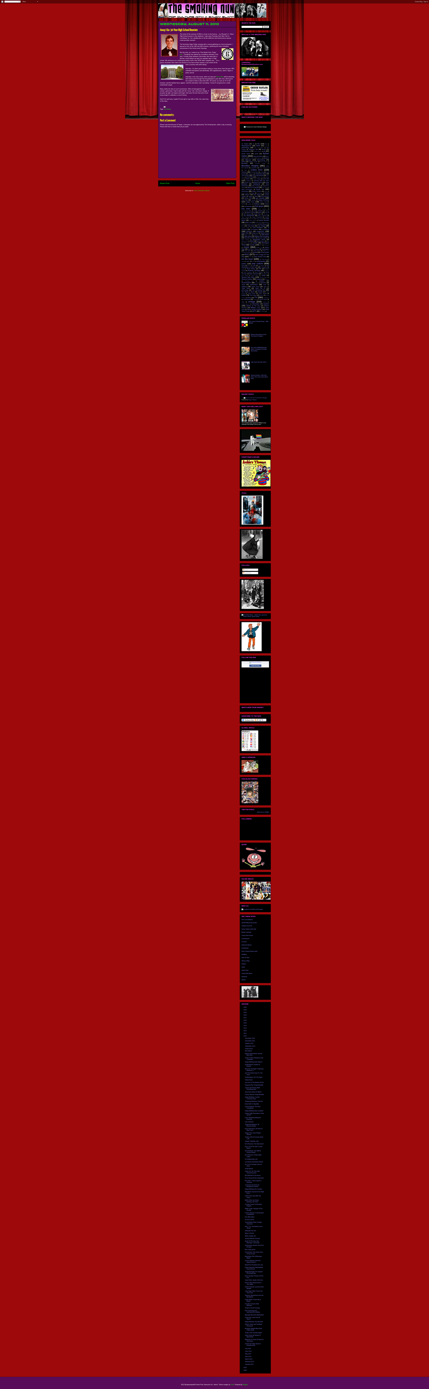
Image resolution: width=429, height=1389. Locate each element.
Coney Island (257, 178)
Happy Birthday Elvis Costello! (254, 1111)
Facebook (259, 193)
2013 (245, 1028)
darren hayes (258, 182)
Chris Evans (245, 175)
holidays (257, 204)
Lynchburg (167, 109)
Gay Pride (245, 200)
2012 (245, 1030)
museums (266, 245)
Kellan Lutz (248, 222)
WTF (254, 311)
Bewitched (259, 158)
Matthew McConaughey (261, 236)
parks (248, 261)
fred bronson (265, 196)
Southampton (246, 283)
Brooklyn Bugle (260, 163)
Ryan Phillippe (259, 272)
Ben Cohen (251, 158)
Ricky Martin (251, 269)
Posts (246, 570)
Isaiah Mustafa (258, 210)
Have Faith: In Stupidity (252, 1104)
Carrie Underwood (264, 167)
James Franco (250, 212)
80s (258, 144)
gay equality (260, 198)
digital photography (247, 189)
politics (244, 264)
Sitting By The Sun (250, 1231)
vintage (251, 301)
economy (245, 191)
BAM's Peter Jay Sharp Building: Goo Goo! (252, 1200)
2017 (245, 1017)
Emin (266, 191)
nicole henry (256, 250)
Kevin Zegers (258, 222)
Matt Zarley (247, 236)
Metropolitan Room (259, 239)
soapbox (261, 281)
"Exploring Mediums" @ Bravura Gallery (252, 1125)
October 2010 (249, 1043)
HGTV (243, 204)
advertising (245, 147)
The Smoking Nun (258, 290)
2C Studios (245, 144)
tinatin (244, 295)
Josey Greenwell (257, 217)
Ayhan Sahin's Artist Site (249, 929)
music (246, 247)
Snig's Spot (245, 970)
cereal (262, 172)
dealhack (244, 976)
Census (244, 172)
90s (266, 144)
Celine (245, 170)
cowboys (248, 180)
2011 (245, 1033)
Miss (268, 241)
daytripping (256, 184)
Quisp (243, 265)
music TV (259, 247)
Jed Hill (267, 212)
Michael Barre (260, 241)
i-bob (232, 1384)
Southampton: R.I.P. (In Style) (253, 1077)
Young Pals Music (247, 973)
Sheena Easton (247, 279)
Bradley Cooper (253, 161)
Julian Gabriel (259, 218)
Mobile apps (246, 243)
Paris (243, 261)
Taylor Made (246, 288)
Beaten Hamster (246, 932)
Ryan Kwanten (248, 272)
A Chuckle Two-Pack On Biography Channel (252, 1185)
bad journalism (258, 156)
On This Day (263, 259)
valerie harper (263, 299)
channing (250, 173)
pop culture (257, 263)
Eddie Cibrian (256, 191)
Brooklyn (245, 163)
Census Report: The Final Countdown (252, 1107)
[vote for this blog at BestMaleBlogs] (255, 616)
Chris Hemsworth (257, 175)
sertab (263, 275)
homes (267, 204)
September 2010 (250, 1046)
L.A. (243, 226)
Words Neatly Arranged (254, 309)
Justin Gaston (252, 220)
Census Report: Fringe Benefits (254, 1094)
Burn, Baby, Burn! (250, 1249)
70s (253, 144)
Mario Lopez (248, 234)
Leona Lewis (245, 227)
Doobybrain (245, 948)
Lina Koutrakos (258, 227)
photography (261, 261)
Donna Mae (219, 77)
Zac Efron (262, 311)
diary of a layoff (252, 187)
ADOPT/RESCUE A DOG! (249, 923)
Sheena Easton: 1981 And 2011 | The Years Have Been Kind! (259, 376)
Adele (258, 146)
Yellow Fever (249, 1080)
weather (266, 304)
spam (256, 282)
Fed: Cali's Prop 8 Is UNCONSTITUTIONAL (252, 1311)
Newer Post (164, 183)
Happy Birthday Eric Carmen (253, 1189)
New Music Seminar (253, 249)
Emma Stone (245, 193)
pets (253, 261)
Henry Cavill (263, 202)
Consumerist (245, 938)
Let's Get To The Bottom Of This (254, 1082)
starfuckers (254, 284)
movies (252, 245)
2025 (245, 1007)
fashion (247, 194)
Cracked (244, 942)
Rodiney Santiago (254, 270)
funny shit (248, 198)
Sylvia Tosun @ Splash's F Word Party (253, 1336)
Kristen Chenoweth (252, 224)
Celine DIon (257, 170)
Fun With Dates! (249, 1217)
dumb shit (260, 189)
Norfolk (255, 252)
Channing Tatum (261, 174)
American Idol (253, 149)
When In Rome (249, 1233)
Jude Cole (251, 218)
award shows (246, 153)
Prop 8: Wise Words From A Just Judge (253, 1283)
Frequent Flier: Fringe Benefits (254, 1085)
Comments (247, 573)
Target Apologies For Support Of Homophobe (254, 1272)
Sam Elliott (245, 275)
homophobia (248, 206)
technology (245, 290)
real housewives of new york (255, 266)
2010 (245, 1036)
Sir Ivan (267, 279)
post (181, 54)
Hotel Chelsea (262, 209)
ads (266, 145)
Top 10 (262, 295)
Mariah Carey (265, 233)
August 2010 (249, 1048)
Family (267, 193)
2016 (245, 1020)
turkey (249, 297)
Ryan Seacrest (253, 274)
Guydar (253, 200)
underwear (246, 299)
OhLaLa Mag (245, 961)
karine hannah (264, 220)
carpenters (254, 167)
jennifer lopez (257, 214)
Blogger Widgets (252, 399)
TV (255, 297)
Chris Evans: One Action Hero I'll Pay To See (254, 1252)
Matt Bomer (265, 234)
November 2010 (250, 1041)
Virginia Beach (245, 304)
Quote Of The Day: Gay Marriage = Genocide (252, 1241)
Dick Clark (264, 187)
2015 (245, 1023)
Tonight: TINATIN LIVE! (252, 1141)
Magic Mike (245, 233)
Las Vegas (261, 226)
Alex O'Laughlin (258, 147)
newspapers (265, 249)
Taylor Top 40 (260, 288)
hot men (246, 209)
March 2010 (249, 1359)
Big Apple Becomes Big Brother (254, 1315)
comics (247, 179)
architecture (246, 151)
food (256, 196)
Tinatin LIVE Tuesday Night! (253, 1333)
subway (244, 286)
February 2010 (249, 1361)
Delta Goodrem (256, 185)
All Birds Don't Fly (247, 926)
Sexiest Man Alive (248, 277)
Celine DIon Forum (247, 935)
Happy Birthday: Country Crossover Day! (252, 1097)
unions (255, 299)
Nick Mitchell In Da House (253, 1175)
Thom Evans (251, 293)
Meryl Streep (245, 239)
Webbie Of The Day (253, 306)
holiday (249, 204)
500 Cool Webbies (247, 919)
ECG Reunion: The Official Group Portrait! (253, 1151)
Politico (244, 964)
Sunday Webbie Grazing (252, 1238)
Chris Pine (250, 177)
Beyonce (266, 158)
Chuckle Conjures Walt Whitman (252, 1304)
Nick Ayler (247, 250)
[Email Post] (164, 107)
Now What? (248, 1051)
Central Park (254, 172)
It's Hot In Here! (249, 1219)
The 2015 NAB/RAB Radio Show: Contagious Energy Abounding (259, 349)
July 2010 (248, 1348)
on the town (247, 259)
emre (252, 193)
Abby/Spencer (246, 146)
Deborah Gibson (247, 945)
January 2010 (249, 1364)
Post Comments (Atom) (201, 190)
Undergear (266, 297)
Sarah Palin (254, 275)
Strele (264, 284)
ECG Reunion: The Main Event (254, 1144)
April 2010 (248, 1356)
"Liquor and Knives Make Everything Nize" (252, 1088)
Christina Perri (259, 177)
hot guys (259, 206)
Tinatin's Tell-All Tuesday (252, 1308)
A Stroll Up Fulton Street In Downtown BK (253, 1344)
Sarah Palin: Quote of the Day (254, 1280)
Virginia (265, 302)
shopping (259, 279)
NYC (246, 254)
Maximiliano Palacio (249, 238)
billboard (248, 160)
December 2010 (250, 1038)
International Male (246, 210)
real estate (261, 265)
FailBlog (244, 954)
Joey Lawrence (262, 215)
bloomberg (261, 160)
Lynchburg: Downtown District (254, 1162)
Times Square (263, 293)
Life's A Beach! (249, 1122)
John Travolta (245, 217)
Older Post (230, 183)
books (243, 161)
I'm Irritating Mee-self (251, 1159)
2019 (245, 1015)
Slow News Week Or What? (253, 1092)
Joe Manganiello (249, 215)
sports (243, 284)
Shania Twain (263, 277)
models (255, 243)
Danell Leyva (248, 182)
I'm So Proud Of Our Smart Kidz (254, 1178)
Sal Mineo (264, 273)
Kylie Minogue (263, 224)
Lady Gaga (250, 226)
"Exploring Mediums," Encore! (254, 1101)
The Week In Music (248, 292)
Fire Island (257, 194)
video (243, 302)
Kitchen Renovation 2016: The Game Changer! (258, 335)
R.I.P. (249, 265)
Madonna (249, 231)
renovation (264, 267)
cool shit (266, 179)
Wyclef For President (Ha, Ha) (254, 1265)
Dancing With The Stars (261, 180)
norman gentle (264, 252)
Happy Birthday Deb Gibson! (253, 1062)
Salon (243, 967)
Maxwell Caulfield (262, 238)
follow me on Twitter (263, 812)
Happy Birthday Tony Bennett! (254, 1321)
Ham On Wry (245, 957)
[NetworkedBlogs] (255, 662)
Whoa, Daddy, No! (250, 1236)
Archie (264, 149)
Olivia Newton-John (260, 257)
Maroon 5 (256, 234)
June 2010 (248, 1351)
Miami (252, 241)
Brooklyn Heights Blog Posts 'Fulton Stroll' (253, 1329)
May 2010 (248, 1354)
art (265, 151)
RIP (260, 269)
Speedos (263, 283)
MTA (261, 245)
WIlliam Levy (255, 308)
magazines (260, 231)
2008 (245, 1370)
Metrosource (245, 241)
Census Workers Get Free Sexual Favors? (253, 1261)
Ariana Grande (258, 151)
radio (254, 265)
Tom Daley (253, 295)
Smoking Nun (249, 281)
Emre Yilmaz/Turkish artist (249, 951)
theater (260, 292)
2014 (245, 1025)
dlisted (244, 980)
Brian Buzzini (263, 161)
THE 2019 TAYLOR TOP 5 (258, 362)
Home (197, 183)
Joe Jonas (266, 214)
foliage (250, 196)
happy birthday (263, 200)
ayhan (256, 153)
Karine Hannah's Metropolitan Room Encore (254, 1268)
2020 (245, 1012)
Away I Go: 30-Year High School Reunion (179, 30)
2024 (245, 1010)
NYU (250, 256)
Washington (255, 304)
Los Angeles (254, 229)
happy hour (250, 202)
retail (243, 268)
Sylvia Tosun (255, 286)
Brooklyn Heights (250, 166)
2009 (245, 1367)
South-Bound (249, 1168)
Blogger (245, 1384)
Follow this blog (255, 665)
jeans (260, 212)
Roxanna (266, 270)
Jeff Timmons (247, 214)
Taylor (265, 286)
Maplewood (255, 233)
